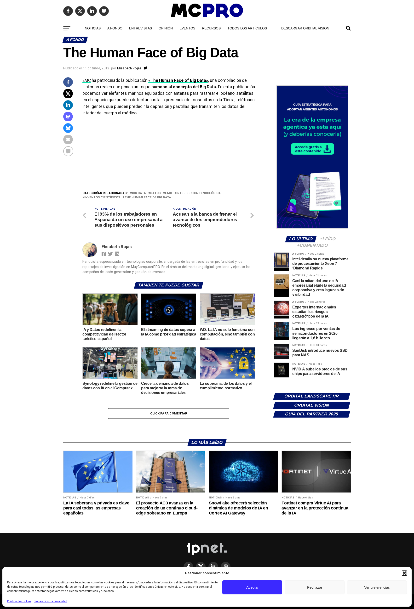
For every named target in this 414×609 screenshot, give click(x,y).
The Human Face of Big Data (148, 197)
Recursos (211, 28)
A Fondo (114, 28)
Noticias (93, 28)
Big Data (139, 193)
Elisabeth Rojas (129, 68)
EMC (86, 80)
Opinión (166, 28)
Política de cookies (19, 601)
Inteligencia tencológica (198, 193)
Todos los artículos (247, 28)
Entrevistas (140, 28)
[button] (404, 573)
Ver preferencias (377, 587)
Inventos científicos (102, 197)
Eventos (187, 28)
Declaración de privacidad (50, 601)
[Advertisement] (168, 154)
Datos (155, 193)
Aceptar (252, 587)
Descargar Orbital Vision (305, 28)
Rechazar (314, 587)
